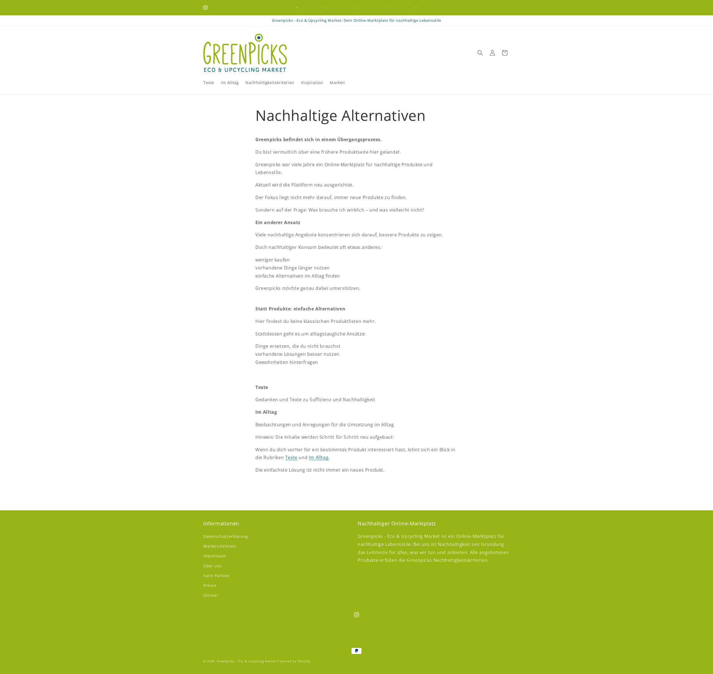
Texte (291, 458)
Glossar (210, 595)
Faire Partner (216, 575)
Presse (210, 585)
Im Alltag (318, 458)
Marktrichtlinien (219, 546)
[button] (480, 53)
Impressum (214, 556)
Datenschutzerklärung (225, 536)
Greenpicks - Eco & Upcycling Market (247, 661)
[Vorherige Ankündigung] (297, 7)
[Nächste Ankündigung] (416, 7)
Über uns (212, 565)
